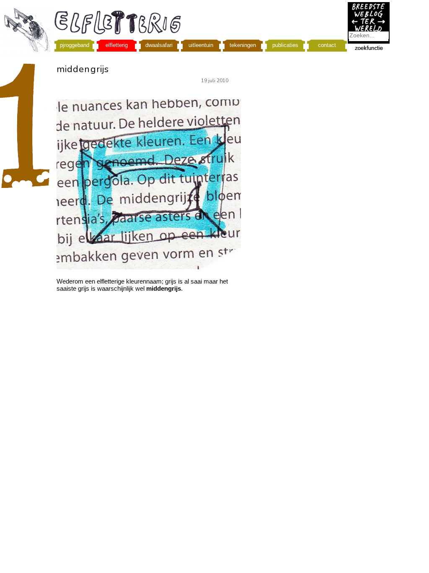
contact (327, 45)
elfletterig (117, 45)
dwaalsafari (159, 45)
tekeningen (243, 45)
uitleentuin (201, 45)
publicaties (285, 45)
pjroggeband (74, 45)
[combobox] (369, 35)
